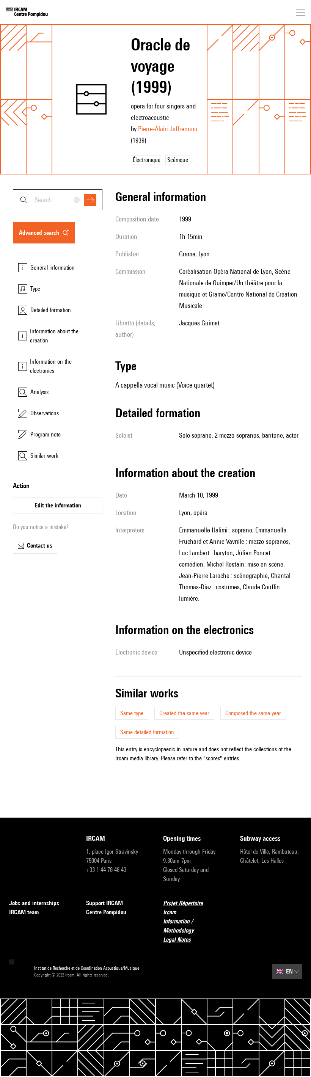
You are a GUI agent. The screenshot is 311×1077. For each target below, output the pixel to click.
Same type (131, 713)
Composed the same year (253, 713)
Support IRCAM (104, 903)
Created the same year (184, 713)
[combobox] (57, 199)
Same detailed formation (147, 732)
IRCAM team (24, 912)
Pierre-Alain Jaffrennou (168, 129)
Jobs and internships (34, 903)
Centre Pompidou (106, 912)
